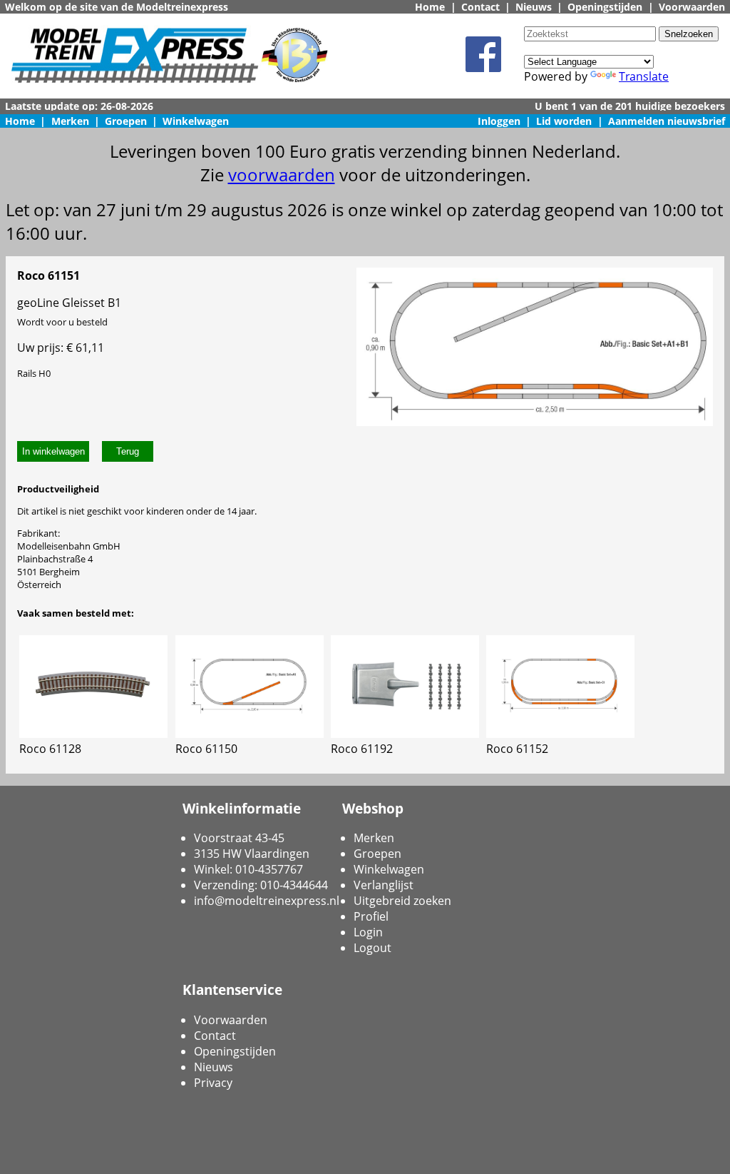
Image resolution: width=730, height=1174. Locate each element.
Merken (70, 121)
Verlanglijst (383, 885)
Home (430, 7)
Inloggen (499, 121)
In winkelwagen (53, 451)
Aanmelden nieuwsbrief (666, 121)
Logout (372, 948)
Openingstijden (604, 7)
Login (368, 932)
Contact (480, 7)
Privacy (213, 1082)
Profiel (371, 916)
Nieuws (533, 7)
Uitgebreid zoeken (402, 901)
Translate (644, 76)
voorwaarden (281, 174)
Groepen (126, 121)
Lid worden (564, 121)
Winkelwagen (196, 121)
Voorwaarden (692, 7)
